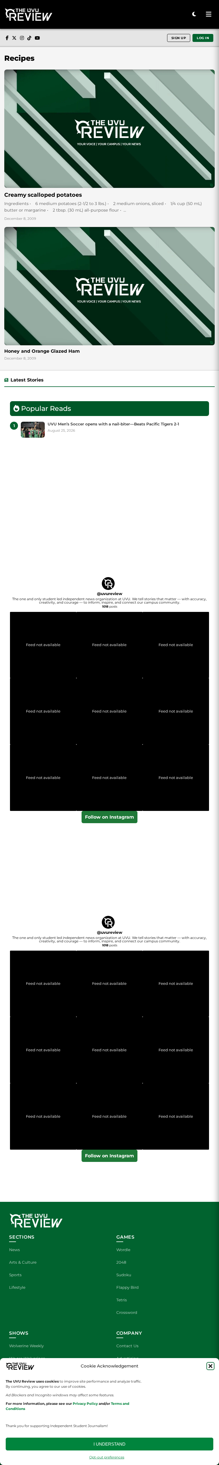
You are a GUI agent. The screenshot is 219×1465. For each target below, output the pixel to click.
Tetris (121, 1300)
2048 (121, 1262)
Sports (15, 1275)
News (14, 1249)
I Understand (109, 1444)
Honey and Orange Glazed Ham (42, 351)
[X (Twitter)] (14, 38)
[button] (210, 1366)
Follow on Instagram (109, 817)
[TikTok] (29, 38)
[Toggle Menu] (208, 14)
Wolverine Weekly (26, 1346)
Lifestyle (17, 1287)
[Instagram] (22, 38)
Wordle (123, 1249)
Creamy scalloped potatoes (43, 194)
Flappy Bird (127, 1287)
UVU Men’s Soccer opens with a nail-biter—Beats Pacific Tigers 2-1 (113, 424)
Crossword (126, 1312)
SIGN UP (178, 38)
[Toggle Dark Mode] (194, 14)
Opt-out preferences (106, 1457)
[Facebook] (7, 38)
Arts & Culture (22, 1262)
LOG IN (203, 38)
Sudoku (123, 1275)
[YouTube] (37, 38)
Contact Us (127, 1346)
